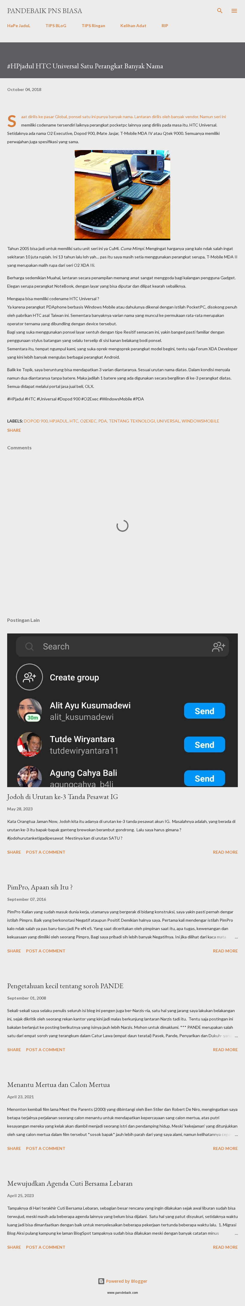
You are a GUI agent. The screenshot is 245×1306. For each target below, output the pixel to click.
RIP (165, 25)
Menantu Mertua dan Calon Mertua (58, 1084)
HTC (74, 420)
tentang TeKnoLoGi (132, 420)
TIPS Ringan (93, 25)
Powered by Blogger (126, 1281)
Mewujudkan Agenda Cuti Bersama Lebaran (70, 1183)
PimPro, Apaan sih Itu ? (40, 887)
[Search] (219, 10)
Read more (225, 852)
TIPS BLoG (55, 25)
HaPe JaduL (18, 25)
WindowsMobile (200, 420)
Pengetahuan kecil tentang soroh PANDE (65, 985)
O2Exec (88, 420)
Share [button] (14, 430)
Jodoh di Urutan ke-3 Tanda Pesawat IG (62, 796)
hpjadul (59, 420)
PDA (102, 420)
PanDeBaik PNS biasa (44, 10)
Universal (168, 420)
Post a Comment (45, 852)
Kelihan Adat (133, 25)
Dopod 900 (36, 420)
